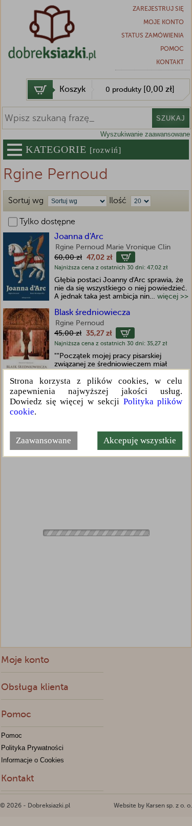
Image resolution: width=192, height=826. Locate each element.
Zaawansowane (43, 440)
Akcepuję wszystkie (139, 440)
